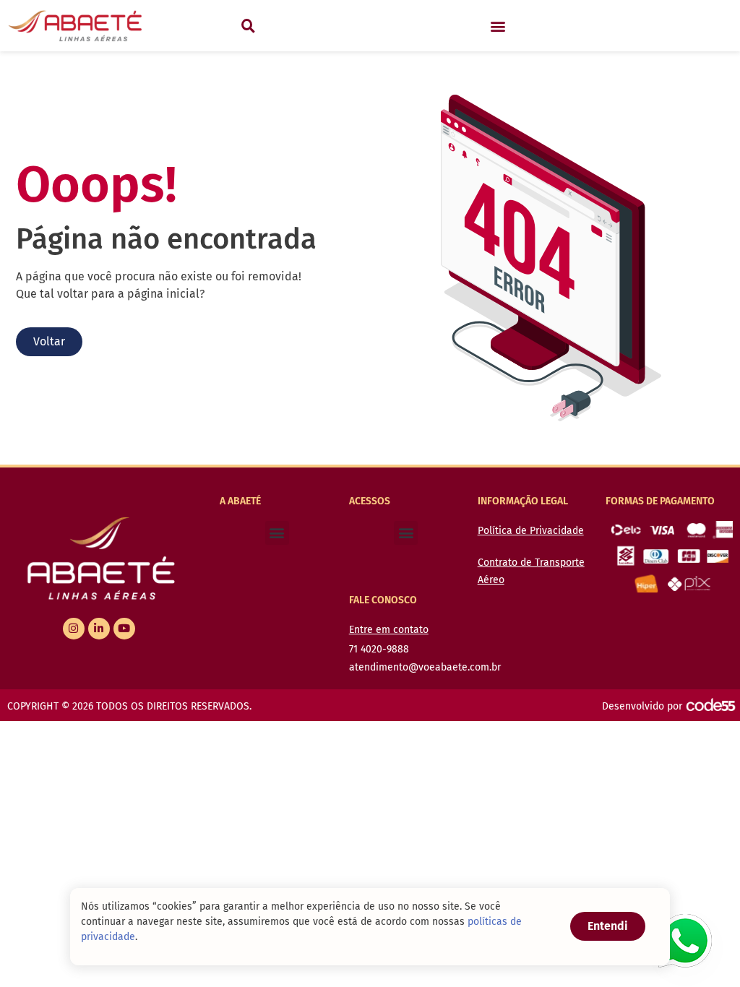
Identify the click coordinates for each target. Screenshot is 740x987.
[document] (370, 493)
